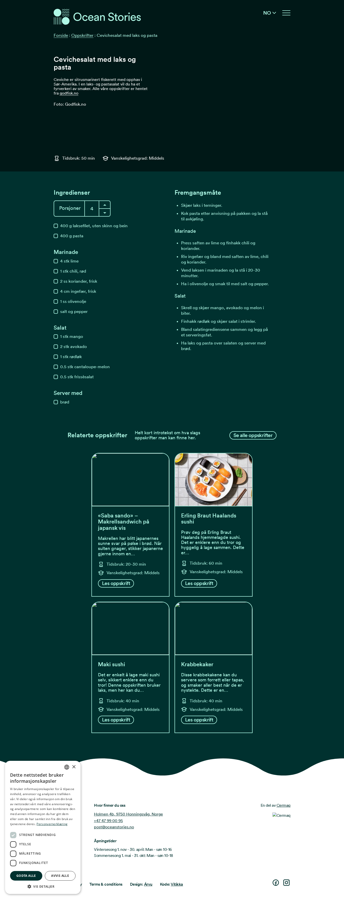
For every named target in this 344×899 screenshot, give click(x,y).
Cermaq (283, 805)
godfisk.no (69, 93)
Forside (61, 35)
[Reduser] (104, 204)
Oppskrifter (82, 35)
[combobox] (66, 767)
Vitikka (177, 884)
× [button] (74, 767)
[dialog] (43, 827)
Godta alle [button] (26, 876)
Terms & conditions (105, 884)
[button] (43, 886)
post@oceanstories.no (114, 827)
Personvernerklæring (52, 824)
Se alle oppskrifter (253, 435)
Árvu (148, 884)
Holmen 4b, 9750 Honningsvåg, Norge (128, 814)
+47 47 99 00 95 (108, 820)
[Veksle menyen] (286, 13)
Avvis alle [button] (60, 876)
